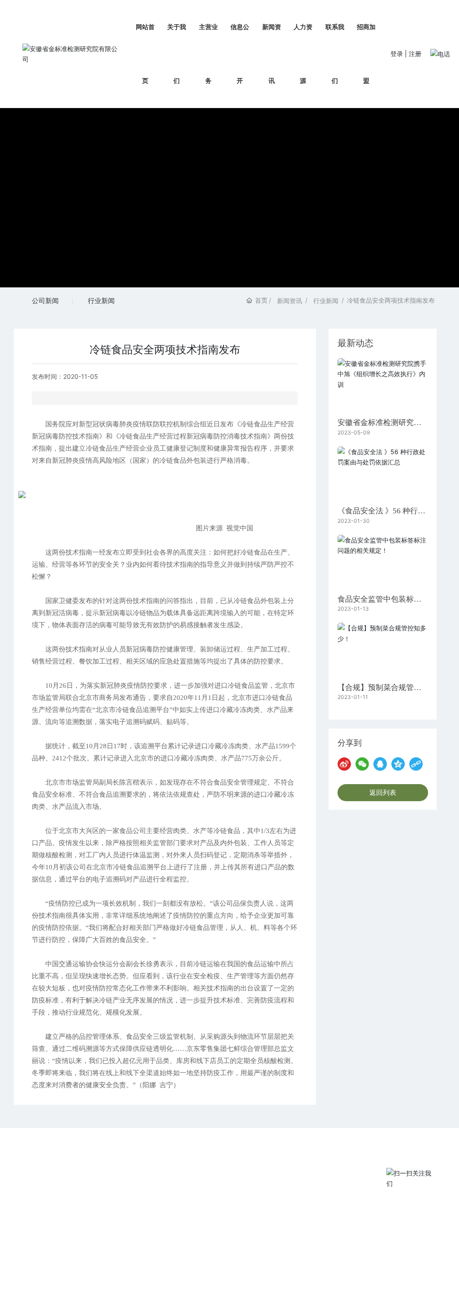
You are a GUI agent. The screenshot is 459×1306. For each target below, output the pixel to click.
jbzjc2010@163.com (343, 1258)
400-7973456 (334, 1190)
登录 (397, 53)
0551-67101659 (337, 1247)
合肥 (309, 1288)
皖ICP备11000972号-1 (351, 1287)
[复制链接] (416, 764)
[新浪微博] (344, 764)
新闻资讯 (289, 300)
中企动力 (289, 1288)
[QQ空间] (398, 764)
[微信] (362, 764)
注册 (415, 53)
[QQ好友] (380, 764)
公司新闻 (45, 300)
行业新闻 (101, 300)
